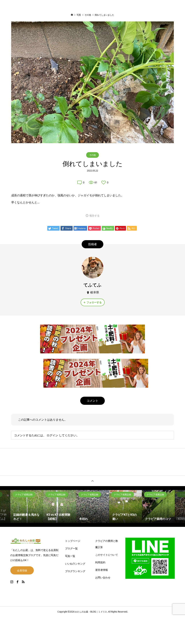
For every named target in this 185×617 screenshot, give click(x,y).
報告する (94, 215)
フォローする (94, 302)
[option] (26, 506)
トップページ (72, 541)
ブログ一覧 (71, 548)
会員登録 (22, 570)
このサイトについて (106, 554)
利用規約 (100, 562)
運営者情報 (101, 570)
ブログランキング (75, 571)
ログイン (52, 435)
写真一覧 (70, 556)
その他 (92, 155)
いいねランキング (75, 563)
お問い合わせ (102, 577)
